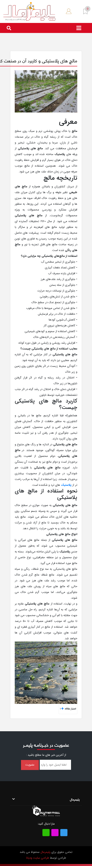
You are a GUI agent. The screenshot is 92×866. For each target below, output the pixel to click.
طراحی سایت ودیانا (37, 858)
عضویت (29, 764)
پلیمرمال (45, 852)
